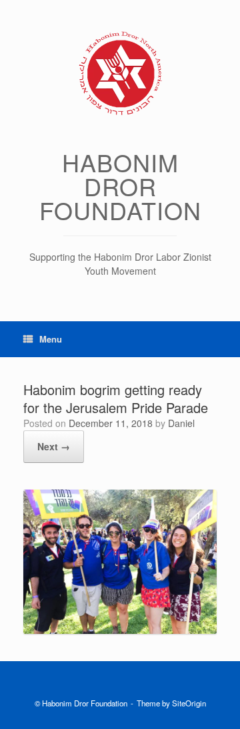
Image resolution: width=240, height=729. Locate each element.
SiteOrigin (189, 703)
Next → (53, 446)
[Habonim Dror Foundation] (120, 73)
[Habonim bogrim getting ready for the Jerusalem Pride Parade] (120, 630)
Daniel (181, 423)
